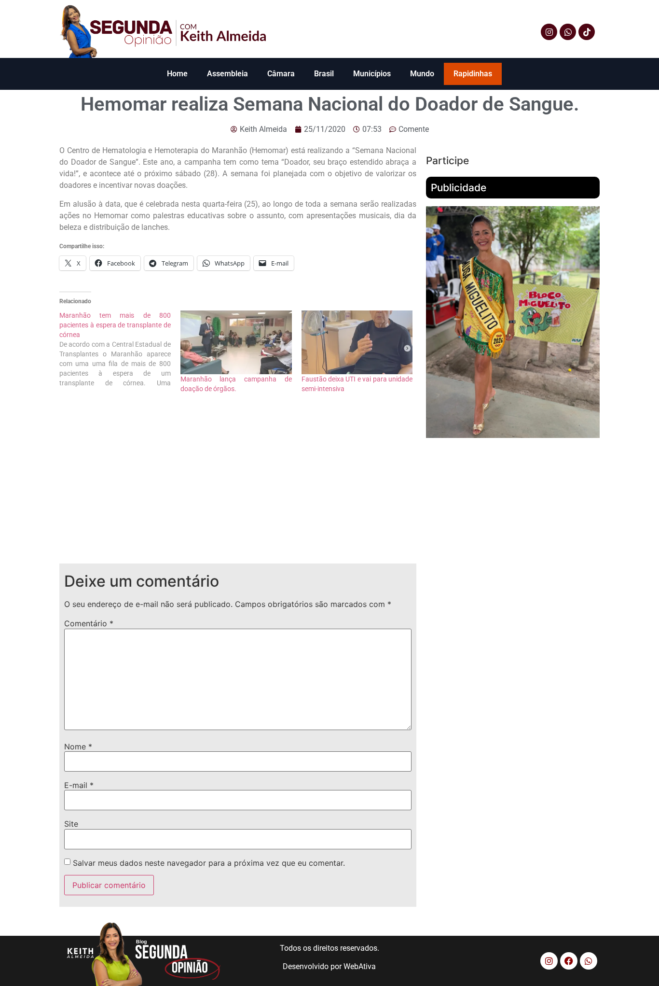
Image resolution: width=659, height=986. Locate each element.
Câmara (281, 73)
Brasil (324, 73)
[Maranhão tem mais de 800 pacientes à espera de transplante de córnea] (119, 349)
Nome (78, 746)
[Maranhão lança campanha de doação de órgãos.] (236, 342)
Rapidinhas (472, 73)
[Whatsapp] (568, 32)
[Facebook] (568, 961)
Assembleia (227, 73)
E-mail (79, 785)
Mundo (422, 73)
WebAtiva (359, 966)
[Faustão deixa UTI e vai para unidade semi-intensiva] (357, 342)
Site (71, 824)
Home (177, 73)
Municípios (372, 73)
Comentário (88, 623)
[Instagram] (549, 32)
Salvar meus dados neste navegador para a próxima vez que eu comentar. (209, 863)
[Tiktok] (586, 32)
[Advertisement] (237, 486)
